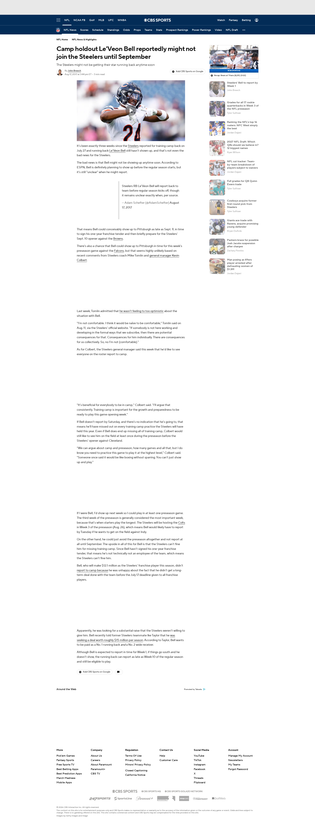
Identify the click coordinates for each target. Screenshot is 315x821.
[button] (244, 29)
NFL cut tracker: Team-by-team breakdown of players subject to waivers (242, 164)
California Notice (135, 775)
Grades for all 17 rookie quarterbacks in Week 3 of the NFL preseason (243, 105)
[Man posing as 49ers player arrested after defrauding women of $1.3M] (217, 266)
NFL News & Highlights (84, 39)
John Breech (74, 70)
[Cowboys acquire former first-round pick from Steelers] (217, 207)
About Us (96, 755)
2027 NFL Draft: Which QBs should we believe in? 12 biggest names (243, 145)
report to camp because (92, 570)
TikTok (197, 760)
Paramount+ (98, 769)
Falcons (119, 251)
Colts (181, 523)
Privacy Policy (133, 760)
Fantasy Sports (65, 760)
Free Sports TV (65, 764)
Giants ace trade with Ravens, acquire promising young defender (242, 223)
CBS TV (95, 773)
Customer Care (168, 760)
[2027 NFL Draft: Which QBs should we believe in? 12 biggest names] (217, 148)
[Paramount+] (144, 797)
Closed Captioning (136, 770)
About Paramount (101, 764)
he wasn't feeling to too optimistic (141, 311)
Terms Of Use (133, 755)
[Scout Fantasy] (200, 798)
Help (162, 755)
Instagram (200, 764)
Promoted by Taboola (193, 689)
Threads (198, 778)
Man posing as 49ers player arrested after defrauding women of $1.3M (240, 264)
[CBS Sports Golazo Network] (184, 791)
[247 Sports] (100, 798)
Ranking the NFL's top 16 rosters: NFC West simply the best (242, 125)
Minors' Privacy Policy (138, 764)
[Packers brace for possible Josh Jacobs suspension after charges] (217, 246)
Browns (118, 239)
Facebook (199, 769)
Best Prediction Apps (69, 773)
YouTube (199, 755)
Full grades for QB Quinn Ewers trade (242, 182)
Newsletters (235, 760)
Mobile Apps (64, 782)
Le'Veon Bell (117, 151)
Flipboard (199, 782)
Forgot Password (238, 769)
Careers (95, 760)
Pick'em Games (65, 755)
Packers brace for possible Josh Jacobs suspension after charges (243, 243)
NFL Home (62, 39)
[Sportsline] (123, 798)
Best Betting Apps (67, 769)
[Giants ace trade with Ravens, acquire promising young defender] (217, 227)
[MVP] (184, 797)
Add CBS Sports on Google (189, 71)
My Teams (234, 764)
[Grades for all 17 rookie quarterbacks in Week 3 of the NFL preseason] (217, 109)
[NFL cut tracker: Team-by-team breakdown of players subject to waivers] (217, 168)
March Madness (65, 778)
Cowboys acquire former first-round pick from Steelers (242, 204)
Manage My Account (240, 755)
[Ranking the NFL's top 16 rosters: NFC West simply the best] (217, 128)
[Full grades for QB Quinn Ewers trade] (217, 187)
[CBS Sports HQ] (151, 791)
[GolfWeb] (219, 798)
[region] (131, 110)
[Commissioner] (166, 797)
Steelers (133, 146)
